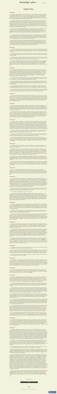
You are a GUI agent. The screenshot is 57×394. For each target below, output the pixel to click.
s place (33, 2)
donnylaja (24, 2)
